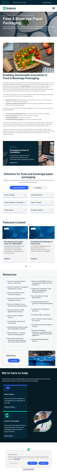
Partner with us (8, 436)
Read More (7, 258)
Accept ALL (43, 463)
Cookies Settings (29, 469)
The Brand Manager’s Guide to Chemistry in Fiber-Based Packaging (42, 302)
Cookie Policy (17, 459)
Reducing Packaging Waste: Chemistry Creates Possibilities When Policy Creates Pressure (17, 340)
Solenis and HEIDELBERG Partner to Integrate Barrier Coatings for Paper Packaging (42, 283)
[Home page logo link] (28, 449)
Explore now (13, 162)
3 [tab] (30, 266)
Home (4, 15)
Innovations (38, 187)
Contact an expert (9, 407)
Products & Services (19, 187)
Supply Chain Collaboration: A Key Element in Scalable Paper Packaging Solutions (41, 290)
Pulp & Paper (15, 15)
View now (14, 360)
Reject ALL (32, 463)
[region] (28, 459)
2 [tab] (28, 266)
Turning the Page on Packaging (41, 315)
